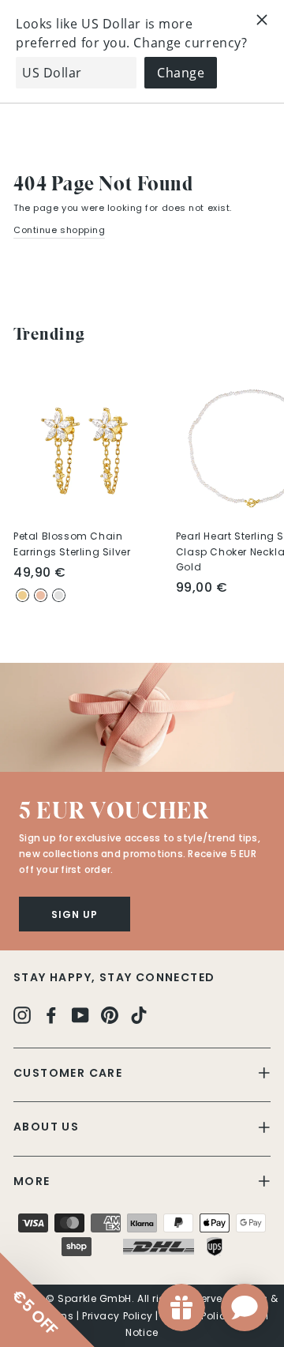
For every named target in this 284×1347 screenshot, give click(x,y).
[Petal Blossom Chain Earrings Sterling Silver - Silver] (59, 595)
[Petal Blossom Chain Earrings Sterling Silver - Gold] (22, 595)
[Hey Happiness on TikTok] (139, 1015)
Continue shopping (59, 230)
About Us (46, 1126)
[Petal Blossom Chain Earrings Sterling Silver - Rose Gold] (41, 595)
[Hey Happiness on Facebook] (51, 1015)
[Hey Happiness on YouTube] (80, 1015)
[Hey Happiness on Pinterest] (109, 1015)
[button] (142, 717)
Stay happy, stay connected (114, 977)
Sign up (74, 914)
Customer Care (67, 1073)
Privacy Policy (117, 1316)
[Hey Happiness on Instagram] (22, 1015)
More (31, 1181)
